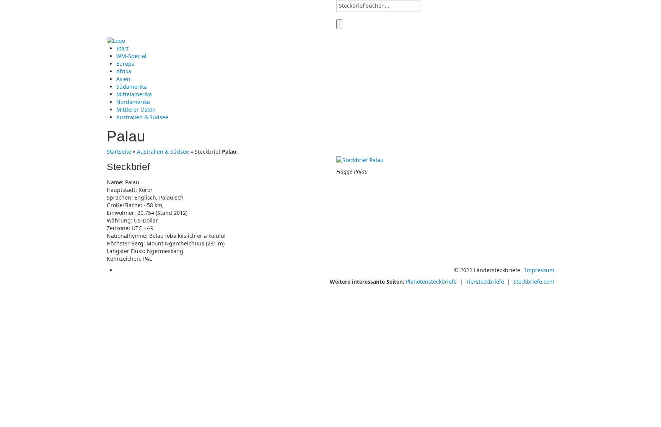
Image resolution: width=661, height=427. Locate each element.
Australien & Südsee (142, 117)
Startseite (119, 151)
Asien (123, 79)
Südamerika (131, 86)
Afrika (123, 71)
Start (122, 48)
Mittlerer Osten (136, 109)
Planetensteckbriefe (431, 281)
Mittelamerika (134, 94)
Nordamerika (133, 102)
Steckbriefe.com (533, 281)
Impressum (539, 270)
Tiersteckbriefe (485, 281)
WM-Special (131, 56)
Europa (125, 63)
